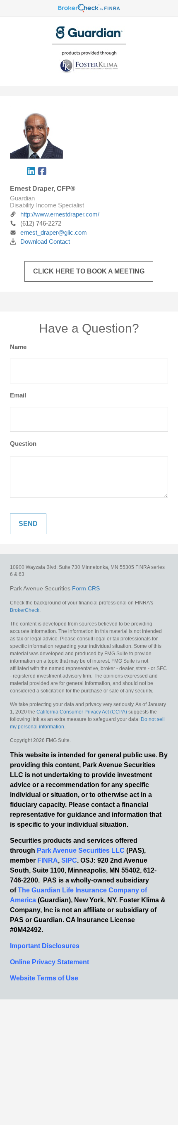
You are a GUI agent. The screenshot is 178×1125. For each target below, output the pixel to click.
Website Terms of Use (44, 978)
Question (23, 443)
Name (18, 346)
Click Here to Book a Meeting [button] (88, 271)
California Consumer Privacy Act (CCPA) (81, 712)
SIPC (69, 860)
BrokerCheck (24, 610)
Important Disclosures (44, 945)
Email (18, 395)
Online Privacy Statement (49, 962)
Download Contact (45, 241)
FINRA (47, 860)
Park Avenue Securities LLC (81, 850)
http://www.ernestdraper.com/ (59, 214)
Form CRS (86, 588)
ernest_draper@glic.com (53, 232)
